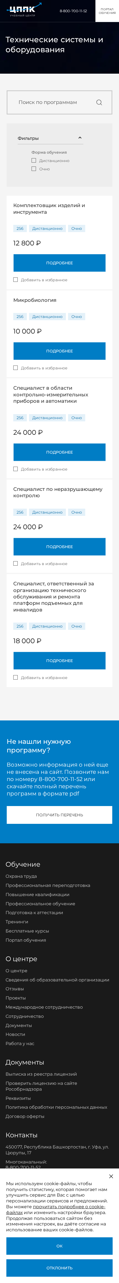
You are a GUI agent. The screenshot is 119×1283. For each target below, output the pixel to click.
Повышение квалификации (37, 894)
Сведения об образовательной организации (57, 980)
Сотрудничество (25, 1016)
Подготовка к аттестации (34, 912)
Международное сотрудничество (44, 1007)
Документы (19, 1025)
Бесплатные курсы (27, 931)
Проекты (16, 998)
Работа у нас (20, 1043)
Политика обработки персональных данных (56, 1107)
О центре (16, 970)
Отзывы (15, 988)
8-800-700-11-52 (73, 11)
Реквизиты (18, 1098)
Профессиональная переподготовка (48, 885)
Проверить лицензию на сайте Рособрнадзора (41, 1086)
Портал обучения (26, 940)
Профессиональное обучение (40, 903)
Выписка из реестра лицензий (41, 1074)
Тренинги (17, 921)
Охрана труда (21, 876)
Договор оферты (25, 1116)
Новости (15, 1034)
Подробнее (59, 262)
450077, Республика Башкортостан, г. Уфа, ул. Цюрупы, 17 (57, 1149)
